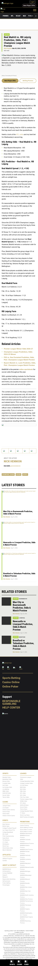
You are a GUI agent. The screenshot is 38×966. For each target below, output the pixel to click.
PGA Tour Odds (24, 797)
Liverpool (22, 617)
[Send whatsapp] (25, 450)
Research (5, 877)
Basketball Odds (7, 779)
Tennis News (23, 809)
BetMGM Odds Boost (26, 833)
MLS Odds (23, 789)
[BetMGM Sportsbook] (8, 3)
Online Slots (6, 813)
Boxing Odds (6, 781)
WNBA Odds (23, 801)
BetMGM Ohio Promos (26, 899)
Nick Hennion (8, 48)
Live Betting (6, 789)
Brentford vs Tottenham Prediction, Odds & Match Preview (23, 644)
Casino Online (11, 682)
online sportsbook (26, 369)
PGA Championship (8, 836)
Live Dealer (6, 808)
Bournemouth (23, 598)
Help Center (11, 707)
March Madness (7, 850)
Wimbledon (6, 844)
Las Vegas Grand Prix (9, 830)
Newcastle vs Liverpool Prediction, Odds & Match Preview (23, 625)
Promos (5, 16)
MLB (24, 16)
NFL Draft (5, 834)
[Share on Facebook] (12, 450)
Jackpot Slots (6, 805)
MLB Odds (23, 787)
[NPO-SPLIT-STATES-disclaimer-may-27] (19, 433)
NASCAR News (24, 805)
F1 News (22, 813)
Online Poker (10, 686)
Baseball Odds (7, 777)
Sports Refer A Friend (26, 829)
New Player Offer (10, 80)
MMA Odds (6, 791)
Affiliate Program (7, 858)
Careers (5, 860)
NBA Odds (23, 791)
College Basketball (8, 832)
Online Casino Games (9, 809)
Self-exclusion (6, 881)
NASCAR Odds (7, 793)
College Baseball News (26, 811)
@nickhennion (15, 466)
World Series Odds (8, 848)
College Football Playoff (9, 828)
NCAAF (18, 16)
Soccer (7, 34)
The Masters (6, 840)
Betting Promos (28, 80)
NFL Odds (23, 793)
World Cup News (25, 815)
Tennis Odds (6, 797)
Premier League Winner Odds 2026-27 (18, 349)
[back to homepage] (5, 10)
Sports (25, 474)
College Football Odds (26, 783)
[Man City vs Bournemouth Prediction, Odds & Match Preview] (6, 601)
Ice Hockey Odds (7, 787)
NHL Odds (23, 795)
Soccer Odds (6, 795)
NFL (12, 16)
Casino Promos (24, 825)
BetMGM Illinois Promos (27, 843)
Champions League (8, 474)
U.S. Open (5, 842)
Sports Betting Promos (26, 827)
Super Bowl (6, 838)
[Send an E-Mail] (19, 450)
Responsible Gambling (11, 702)
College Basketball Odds (27, 781)
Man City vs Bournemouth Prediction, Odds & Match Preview (18, 512)
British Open (6, 826)
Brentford (22, 637)
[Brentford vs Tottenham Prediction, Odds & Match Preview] (6, 640)
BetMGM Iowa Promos (26, 849)
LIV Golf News (24, 785)
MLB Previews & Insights (27, 817)
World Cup (6, 846)
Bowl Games (6, 824)
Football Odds (7, 783)
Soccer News (23, 807)
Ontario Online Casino (9, 815)
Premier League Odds (26, 799)
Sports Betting (11, 677)
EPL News (23, 803)
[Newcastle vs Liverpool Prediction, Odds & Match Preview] (6, 621)
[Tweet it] (5, 450)
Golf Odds (5, 785)
